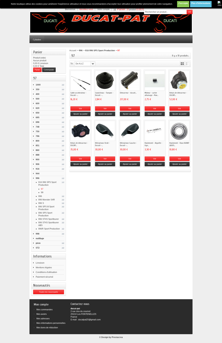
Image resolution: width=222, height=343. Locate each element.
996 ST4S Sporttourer (48, 219)
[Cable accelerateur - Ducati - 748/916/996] (80, 81)
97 (42, 189)
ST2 (38, 248)
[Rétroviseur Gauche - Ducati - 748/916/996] (130, 131)
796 (37, 136)
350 (37, 89)
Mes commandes (44, 309)
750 (37, 131)
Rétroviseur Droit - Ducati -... (102, 144)
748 (37, 127)
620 (37, 108)
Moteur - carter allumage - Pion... (151, 94)
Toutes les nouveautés (48, 292)
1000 (38, 85)
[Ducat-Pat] (111, 22)
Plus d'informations (200, 3)
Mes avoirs (41, 314)
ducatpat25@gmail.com (89, 319)
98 (42, 192)
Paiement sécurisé (44, 277)
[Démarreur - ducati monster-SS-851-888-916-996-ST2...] (130, 81)
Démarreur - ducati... (128, 93)
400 (37, 94)
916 (37, 169)
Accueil (72, 50)
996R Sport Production (49, 229)
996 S (41, 203)
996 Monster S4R (46, 199)
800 (37, 141)
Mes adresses (43, 318)
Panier (37, 52)
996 (37, 178)
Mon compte (41, 304)
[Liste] (187, 63)
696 (37, 122)
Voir (80, 108)
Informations (42, 256)
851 (37, 145)
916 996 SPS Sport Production (100, 50)
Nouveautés (41, 285)
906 (37, 164)
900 (37, 159)
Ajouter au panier (80, 114)
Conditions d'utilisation (46, 272)
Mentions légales (44, 267)
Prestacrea (117, 337)
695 (37, 117)
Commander (49, 70)
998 (37, 234)
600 (37, 103)
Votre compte (103, 9)
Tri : (72, 63)
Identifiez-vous (86, 9)
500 (37, 99)
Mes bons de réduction (47, 327)
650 (37, 113)
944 (37, 173)
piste (38, 243)
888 (37, 155)
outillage (40, 238)
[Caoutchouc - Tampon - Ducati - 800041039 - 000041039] (105, 81)
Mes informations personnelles (50, 323)
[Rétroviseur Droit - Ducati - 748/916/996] (105, 131)
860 (37, 150)
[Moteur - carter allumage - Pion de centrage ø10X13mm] (155, 81)
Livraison (40, 263)
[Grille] (182, 63)
